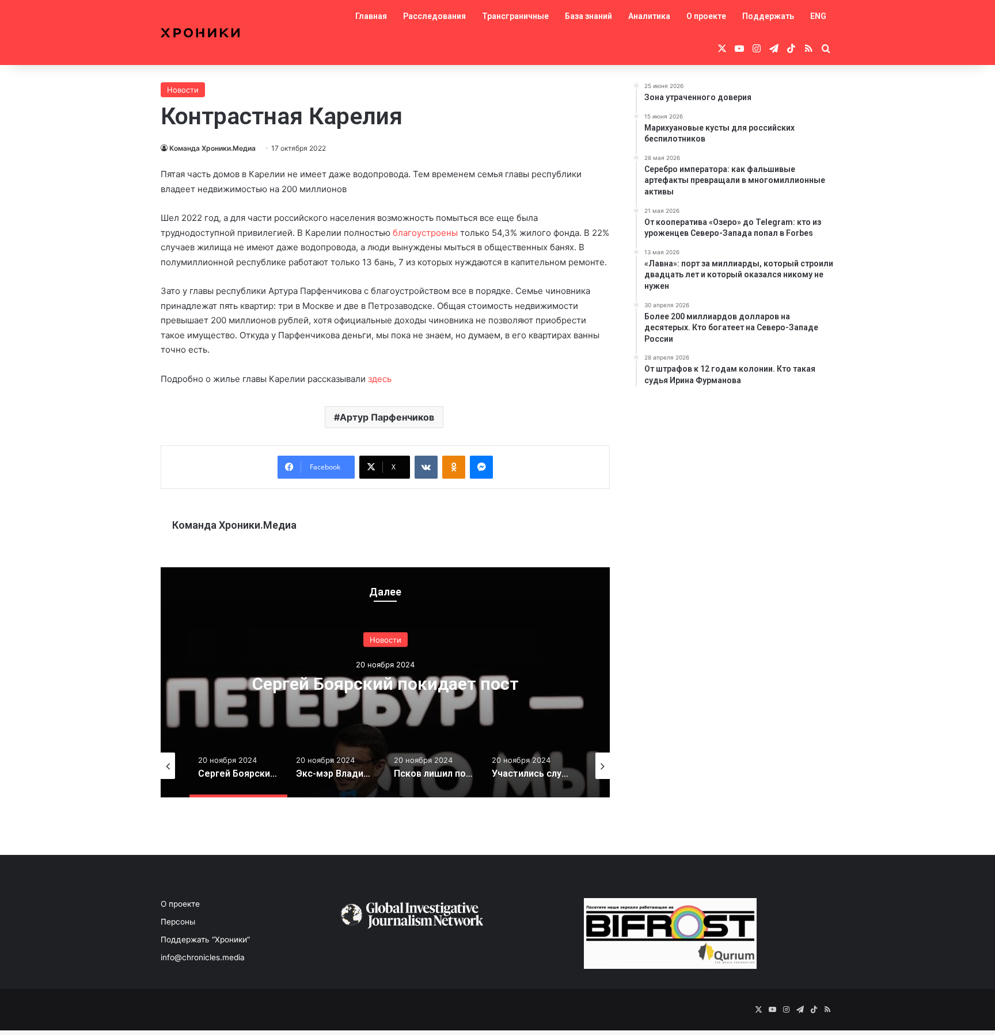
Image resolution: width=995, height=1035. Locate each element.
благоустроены (426, 232)
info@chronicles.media (203, 957)
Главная (371, 16)
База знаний (588, 16)
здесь (380, 378)
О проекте (706, 16)
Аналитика (649, 16)
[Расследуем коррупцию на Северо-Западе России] (200, 32)
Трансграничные (515, 16)
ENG (818, 16)
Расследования (434, 16)
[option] (385, 682)
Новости (183, 89)
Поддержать (768, 16)
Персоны (178, 921)
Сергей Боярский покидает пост (385, 683)
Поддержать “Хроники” (205, 939)
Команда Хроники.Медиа (212, 148)
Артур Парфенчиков (387, 417)
